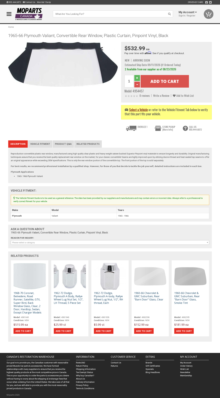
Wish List (184, 369)
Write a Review (161, 95)
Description (17, 143)
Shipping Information (86, 369)
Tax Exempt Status (84, 372)
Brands (149, 362)
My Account (185, 362)
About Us (80, 379)
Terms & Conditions (85, 388)
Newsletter (185, 372)
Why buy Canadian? (85, 375)
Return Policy (82, 366)
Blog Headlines (153, 372)
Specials (150, 369)
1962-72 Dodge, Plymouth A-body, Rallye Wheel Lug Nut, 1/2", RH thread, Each (108, 298)
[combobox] (110, 242)
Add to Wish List (185, 95)
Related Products (88, 143)
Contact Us (30, 2)
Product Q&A (63, 143)
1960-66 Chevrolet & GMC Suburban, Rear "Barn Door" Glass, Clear (148, 296)
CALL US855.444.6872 (195, 128)
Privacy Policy (82, 385)
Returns (114, 366)
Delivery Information (85, 382)
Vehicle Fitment (40, 143)
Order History (186, 366)
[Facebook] (206, 2)
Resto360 (80, 362)
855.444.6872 (14, 2)
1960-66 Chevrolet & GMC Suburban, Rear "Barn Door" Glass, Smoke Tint (187, 298)
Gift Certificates (153, 366)
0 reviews (144, 95)
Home (11, 27)
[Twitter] (210, 2)
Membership (186, 375)
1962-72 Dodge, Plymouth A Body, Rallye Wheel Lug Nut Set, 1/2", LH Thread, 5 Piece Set (68, 298)
